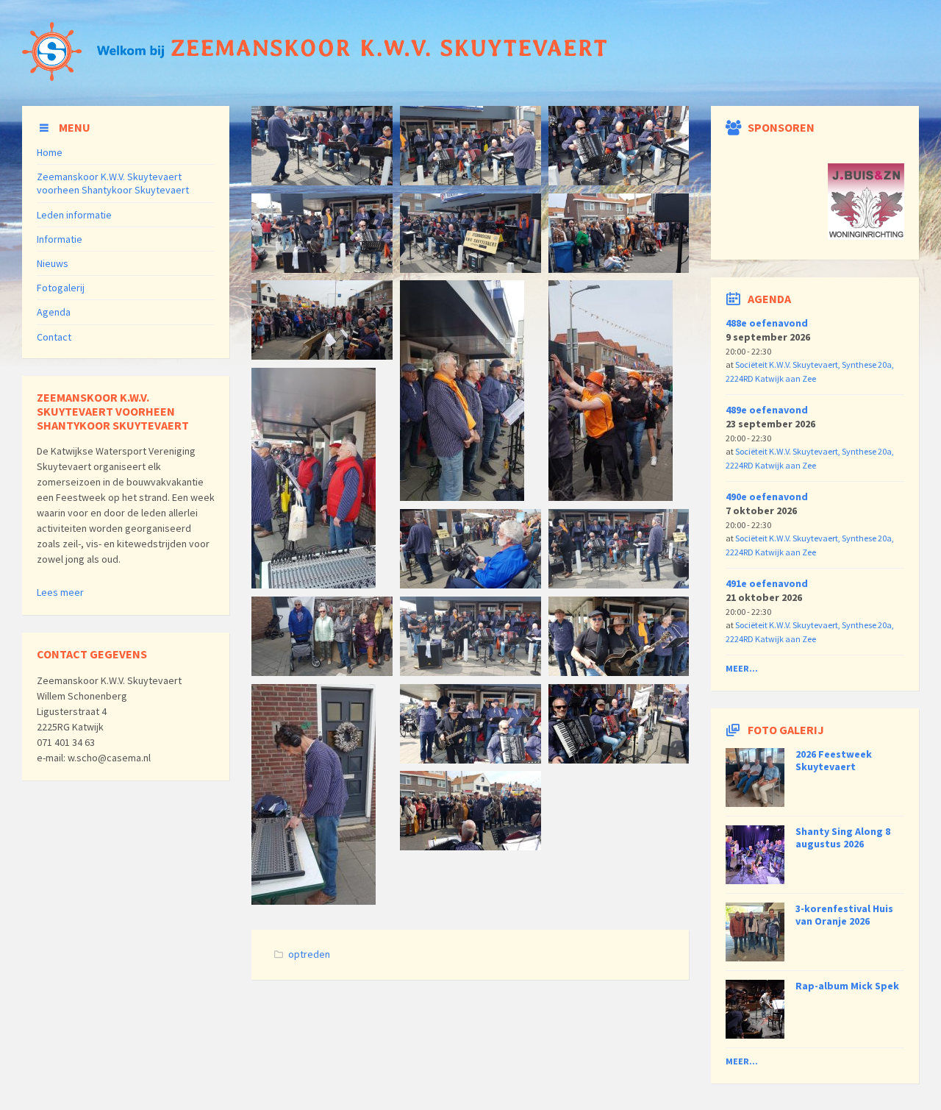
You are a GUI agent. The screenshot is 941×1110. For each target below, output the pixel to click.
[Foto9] (619, 584)
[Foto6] (322, 671)
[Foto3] (619, 759)
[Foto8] (470, 584)
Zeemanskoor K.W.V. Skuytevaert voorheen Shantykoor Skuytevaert (113, 183)
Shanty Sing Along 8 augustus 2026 (842, 837)
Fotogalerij (61, 287)
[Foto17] (470, 181)
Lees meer (60, 592)
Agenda (54, 312)
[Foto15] (470, 268)
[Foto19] (322, 181)
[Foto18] (619, 181)
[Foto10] (610, 496)
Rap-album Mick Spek (847, 985)
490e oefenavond (767, 496)
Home (49, 152)
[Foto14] (619, 268)
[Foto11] (462, 496)
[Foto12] (313, 584)
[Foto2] (470, 759)
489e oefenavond (767, 409)
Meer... (742, 668)
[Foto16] (322, 268)
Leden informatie (74, 214)
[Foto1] (470, 846)
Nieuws (52, 263)
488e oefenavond (767, 323)
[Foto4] (619, 671)
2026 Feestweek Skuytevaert (833, 760)
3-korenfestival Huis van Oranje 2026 (844, 915)
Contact (54, 337)
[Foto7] (470, 671)
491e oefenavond (767, 583)
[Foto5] (313, 900)
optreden (309, 954)
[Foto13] (322, 355)
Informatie (59, 239)
